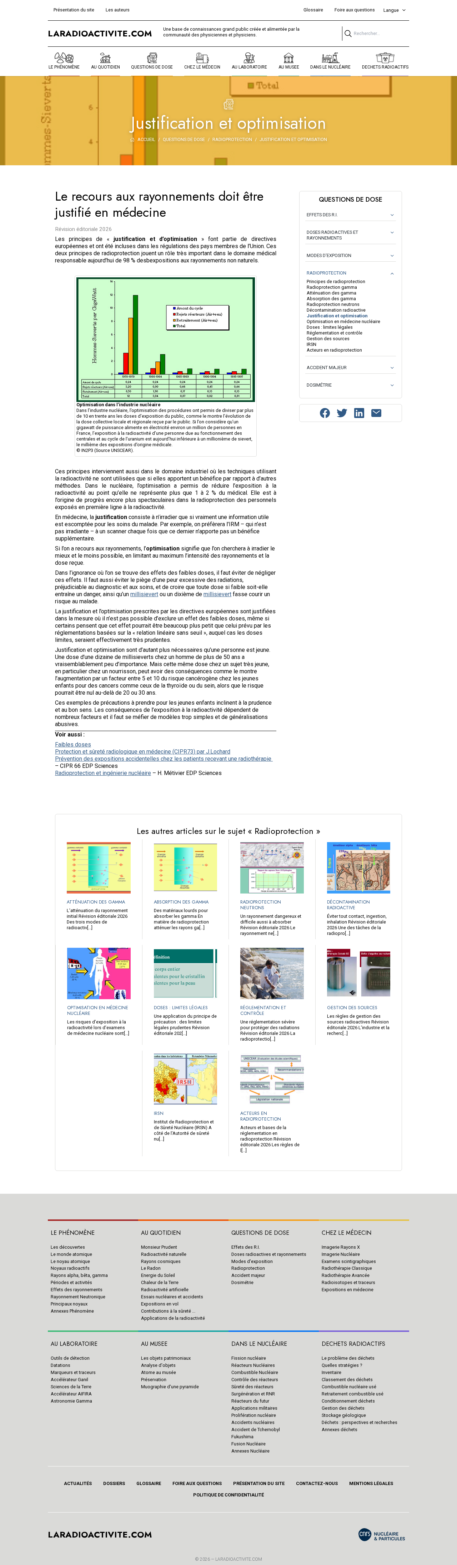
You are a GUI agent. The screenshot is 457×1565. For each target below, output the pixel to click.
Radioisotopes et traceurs (348, 1282)
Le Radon (151, 1268)
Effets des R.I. (245, 1247)
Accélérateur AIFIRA (71, 1394)
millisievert (144, 594)
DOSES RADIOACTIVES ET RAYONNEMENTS (332, 235)
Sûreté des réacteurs (252, 1386)
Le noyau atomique (70, 1261)
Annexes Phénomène (72, 1311)
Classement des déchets (347, 1379)
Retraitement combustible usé (352, 1394)
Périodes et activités (71, 1282)
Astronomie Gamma (71, 1401)
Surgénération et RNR (253, 1394)
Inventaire (331, 1372)
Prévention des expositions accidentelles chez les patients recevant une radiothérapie (164, 758)
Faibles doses (73, 744)
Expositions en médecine (347, 1289)
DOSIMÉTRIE (319, 385)
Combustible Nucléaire (254, 1372)
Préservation (153, 1379)
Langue (391, 10)
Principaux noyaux (69, 1304)
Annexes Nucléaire (250, 1451)
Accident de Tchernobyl (255, 1429)
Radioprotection (248, 1268)
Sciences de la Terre (71, 1386)
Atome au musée (158, 1372)
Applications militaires (254, 1408)
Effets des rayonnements (76, 1289)
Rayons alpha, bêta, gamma (79, 1275)
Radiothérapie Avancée (346, 1275)
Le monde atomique (71, 1254)
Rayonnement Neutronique (78, 1296)
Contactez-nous (317, 1483)
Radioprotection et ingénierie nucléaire (103, 773)
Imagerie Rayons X (341, 1247)
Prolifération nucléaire (253, 1415)
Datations (60, 1365)
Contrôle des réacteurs (254, 1379)
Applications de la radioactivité (173, 1318)
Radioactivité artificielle (165, 1289)
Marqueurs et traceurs (73, 1372)
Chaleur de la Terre (160, 1282)
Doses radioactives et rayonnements (268, 1254)
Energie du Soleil (158, 1275)
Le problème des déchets (348, 1358)
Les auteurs (118, 9)
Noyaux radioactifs (70, 1268)
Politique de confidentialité (228, 1495)
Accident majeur (248, 1275)
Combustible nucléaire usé (349, 1386)
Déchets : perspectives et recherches (359, 1422)
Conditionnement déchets (348, 1401)
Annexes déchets (339, 1429)
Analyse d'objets (158, 1365)
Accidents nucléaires (253, 1422)
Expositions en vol (160, 1304)
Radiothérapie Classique (347, 1268)
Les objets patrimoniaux (166, 1358)
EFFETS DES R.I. (322, 214)
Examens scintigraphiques (349, 1261)
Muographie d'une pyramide (170, 1386)
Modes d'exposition (252, 1261)
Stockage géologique (344, 1415)
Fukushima (242, 1436)
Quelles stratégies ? (342, 1365)
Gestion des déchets (343, 1408)
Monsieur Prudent (159, 1247)
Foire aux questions (355, 9)
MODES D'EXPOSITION (329, 255)
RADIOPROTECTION (326, 273)
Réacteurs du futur (250, 1401)
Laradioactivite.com (238, 1559)
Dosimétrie (242, 1282)
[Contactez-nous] (376, 413)
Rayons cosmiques (161, 1261)
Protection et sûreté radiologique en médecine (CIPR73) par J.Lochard (142, 751)
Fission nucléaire (248, 1358)
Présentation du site (74, 9)
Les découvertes (68, 1247)
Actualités (78, 1483)
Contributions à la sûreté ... (168, 1311)
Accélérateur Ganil (69, 1379)
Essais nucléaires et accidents (172, 1296)
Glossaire (313, 9)
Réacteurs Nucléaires (253, 1365)
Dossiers (114, 1483)
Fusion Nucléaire (248, 1443)
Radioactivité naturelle (163, 1254)
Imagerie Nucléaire (341, 1254)
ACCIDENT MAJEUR (327, 367)
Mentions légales (371, 1483)
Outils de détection (70, 1358)
